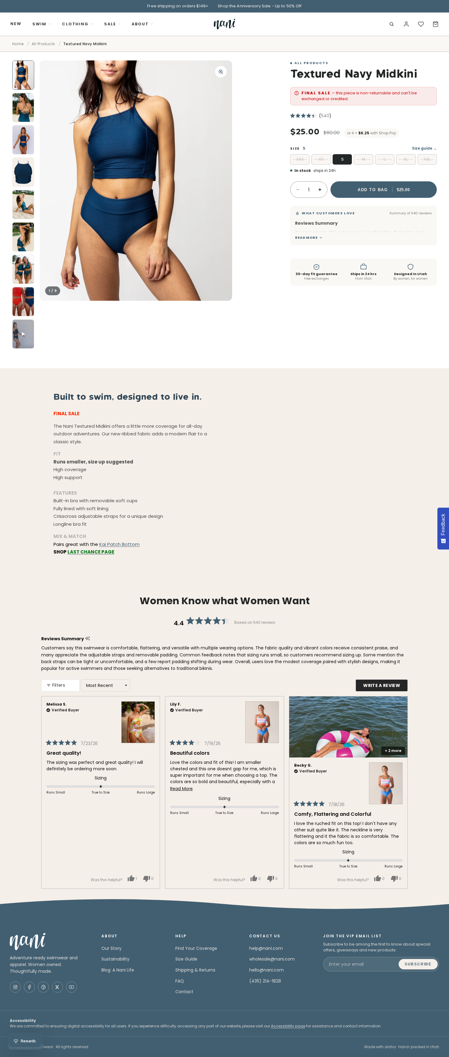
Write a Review (385, 687)
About (140, 24)
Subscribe (418, 964)
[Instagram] (15, 987)
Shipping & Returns (195, 970)
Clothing (75, 24)
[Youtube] (71, 987)
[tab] (23, 75)
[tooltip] (341, 223)
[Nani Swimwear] (48, 941)
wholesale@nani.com (272, 959)
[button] (310, 115)
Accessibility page (288, 1026)
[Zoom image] (221, 72)
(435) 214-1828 (265, 981)
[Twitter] (57, 987)
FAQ (179, 981)
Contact (184, 992)
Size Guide (186, 959)
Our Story (111, 948)
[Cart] (435, 24)
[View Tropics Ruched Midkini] (138, 718)
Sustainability (115, 959)
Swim (39, 24)
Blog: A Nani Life (117, 970)
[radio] (299, 159)
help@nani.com (266, 948)
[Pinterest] (43, 987)
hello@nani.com (266, 970)
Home (18, 43)
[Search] (391, 24)
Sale (110, 24)
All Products (43, 43)
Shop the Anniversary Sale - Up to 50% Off (259, 6)
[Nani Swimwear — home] (224, 24)
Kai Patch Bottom (119, 544)
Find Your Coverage (196, 948)
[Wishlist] (421, 24)
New (15, 24)
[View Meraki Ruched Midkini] (262, 718)
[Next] (400, 792)
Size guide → (424, 148)
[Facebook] (29, 987)
